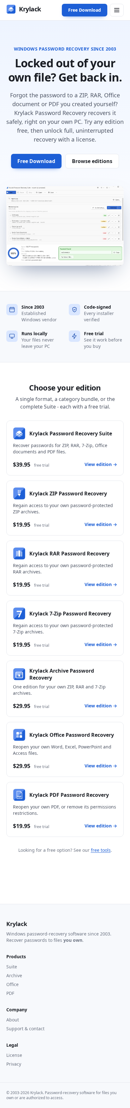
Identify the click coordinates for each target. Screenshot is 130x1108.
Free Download (84, 10)
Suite (11, 967)
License (14, 1055)
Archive (14, 975)
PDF (10, 993)
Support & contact (25, 1029)
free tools (101, 850)
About (12, 1020)
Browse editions (92, 161)
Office (12, 984)
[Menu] (117, 10)
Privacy (13, 1064)
